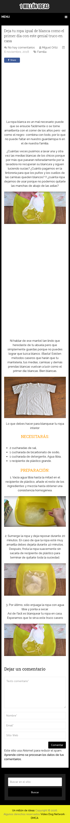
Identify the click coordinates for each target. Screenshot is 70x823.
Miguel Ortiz (50, 47)
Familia (41, 52)
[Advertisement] (36, 91)
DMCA (34, 818)
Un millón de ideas (23, 810)
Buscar (35, 792)
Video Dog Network (53, 814)
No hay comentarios (21, 47)
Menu (5, 16)
